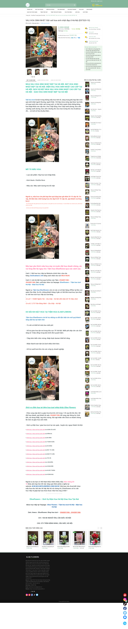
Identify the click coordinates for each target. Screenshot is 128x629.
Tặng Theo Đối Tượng (56, 12)
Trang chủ (29, 9)
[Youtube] (29, 595)
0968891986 (99, 5)
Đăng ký (100, 1)
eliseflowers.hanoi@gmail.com (35, 587)
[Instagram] (27, 595)
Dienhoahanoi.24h (36, 276)
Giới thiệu (85, 12)
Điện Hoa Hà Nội (50, 9)
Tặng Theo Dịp (44, 12)
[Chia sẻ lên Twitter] (32, 76)
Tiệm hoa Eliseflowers (41, 290)
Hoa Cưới (81, 9)
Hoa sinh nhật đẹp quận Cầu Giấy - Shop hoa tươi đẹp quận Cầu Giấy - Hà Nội (93, 60)
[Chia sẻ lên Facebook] (31, 76)
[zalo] (37, 595)
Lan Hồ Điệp (89, 9)
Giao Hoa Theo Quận (32, 12)
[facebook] (32, 595)
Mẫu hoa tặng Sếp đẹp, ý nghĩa (92, 80)
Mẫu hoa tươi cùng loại (34, 528)
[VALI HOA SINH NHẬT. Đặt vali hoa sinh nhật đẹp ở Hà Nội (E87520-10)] (29, 72)
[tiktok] (34, 595)
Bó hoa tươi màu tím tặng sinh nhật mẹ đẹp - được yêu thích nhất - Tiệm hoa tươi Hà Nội (93, 68)
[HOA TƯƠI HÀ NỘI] (28, 4)
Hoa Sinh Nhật (61, 9)
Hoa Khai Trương (72, 9)
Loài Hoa (77, 12)
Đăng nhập (94, 1)
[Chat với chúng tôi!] (125, 617)
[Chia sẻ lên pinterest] (34, 76)
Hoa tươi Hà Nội (39, 9)
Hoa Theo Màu (68, 12)
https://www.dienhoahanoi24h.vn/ (37, 588)
